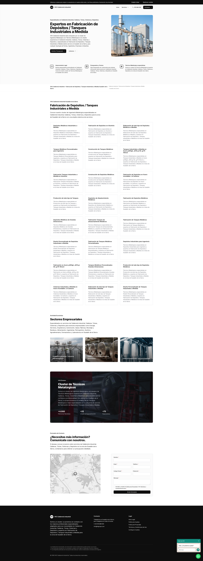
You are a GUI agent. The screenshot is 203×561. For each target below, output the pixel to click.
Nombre (116, 457)
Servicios (124, 7)
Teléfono (135, 464)
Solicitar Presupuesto (57, 51)
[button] (75, 473)
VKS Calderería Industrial (62, 7)
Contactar (147, 7)
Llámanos (71, 51)
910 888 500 (137, 7)
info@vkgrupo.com (99, 526)
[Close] (199, 541)
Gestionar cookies (148, 2)
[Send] (198, 549)
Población (136, 471)
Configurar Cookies (134, 530)
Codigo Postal (118, 471)
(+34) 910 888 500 (99, 524)
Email (115, 464)
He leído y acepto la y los (131, 487)
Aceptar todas (135, 2)
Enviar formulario (132, 492)
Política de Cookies (134, 522)
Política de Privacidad (131, 486)
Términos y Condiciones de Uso (138, 527)
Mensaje (116, 478)
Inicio (117, 7)
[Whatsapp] (198, 556)
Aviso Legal (132, 519)
